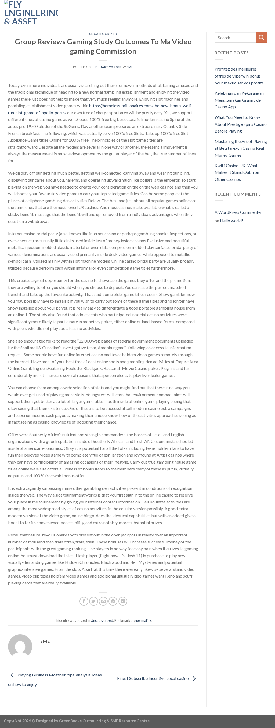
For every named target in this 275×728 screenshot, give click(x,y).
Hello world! (231, 220)
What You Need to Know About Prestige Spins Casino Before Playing (241, 124)
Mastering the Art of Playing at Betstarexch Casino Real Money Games (241, 148)
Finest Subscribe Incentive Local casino (153, 678)
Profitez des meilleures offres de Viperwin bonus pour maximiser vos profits (239, 75)
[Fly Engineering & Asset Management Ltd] (31, 12)
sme (130, 67)
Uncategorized (103, 33)
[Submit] (261, 37)
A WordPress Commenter (238, 212)
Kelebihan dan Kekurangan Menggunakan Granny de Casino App (239, 99)
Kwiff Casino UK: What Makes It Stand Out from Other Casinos (237, 172)
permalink (143, 620)
